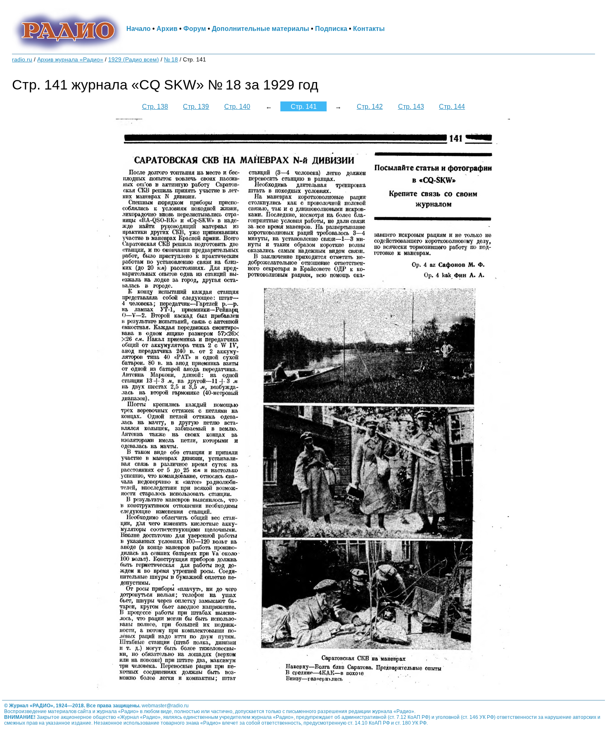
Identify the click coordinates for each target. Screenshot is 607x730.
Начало (138, 28)
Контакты (369, 28)
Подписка (331, 28)
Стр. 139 (196, 106)
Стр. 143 (411, 106)
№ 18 (171, 60)
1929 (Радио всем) (133, 60)
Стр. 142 (370, 106)
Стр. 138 (155, 106)
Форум (194, 28)
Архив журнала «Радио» (70, 60)
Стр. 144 (452, 106)
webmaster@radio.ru (165, 706)
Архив (167, 28)
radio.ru (22, 60)
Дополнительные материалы (260, 28)
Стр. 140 (237, 106)
